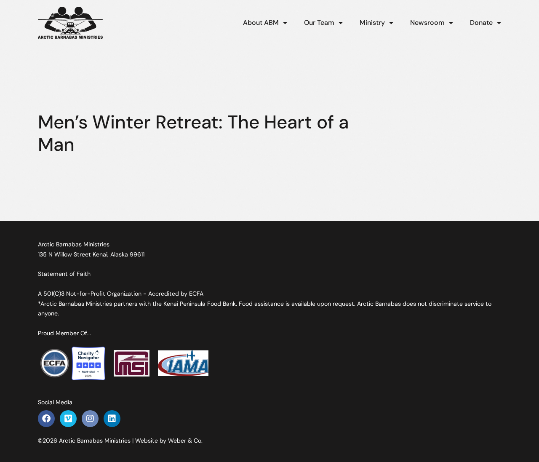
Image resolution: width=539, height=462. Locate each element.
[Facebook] (46, 418)
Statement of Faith (64, 274)
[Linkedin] (112, 418)
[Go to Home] (70, 23)
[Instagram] (90, 418)
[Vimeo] (68, 418)
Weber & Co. (185, 440)
